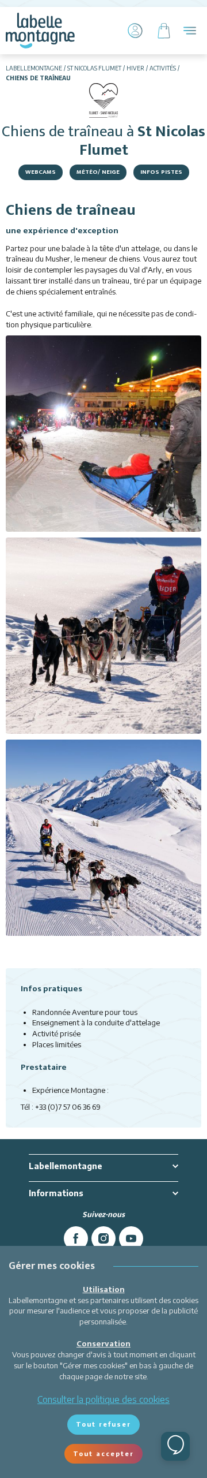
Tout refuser (103, 1424)
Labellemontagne (34, 68)
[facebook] (76, 1238)
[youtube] (131, 1238)
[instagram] (103, 1238)
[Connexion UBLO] (11, 1470)
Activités (163, 68)
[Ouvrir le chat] (175, 1446)
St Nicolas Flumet (94, 68)
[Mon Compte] (135, 30)
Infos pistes (161, 172)
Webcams (40, 172)
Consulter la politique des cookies (103, 1399)
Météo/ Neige (98, 172)
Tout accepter (103, 1453)
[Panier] (164, 30)
